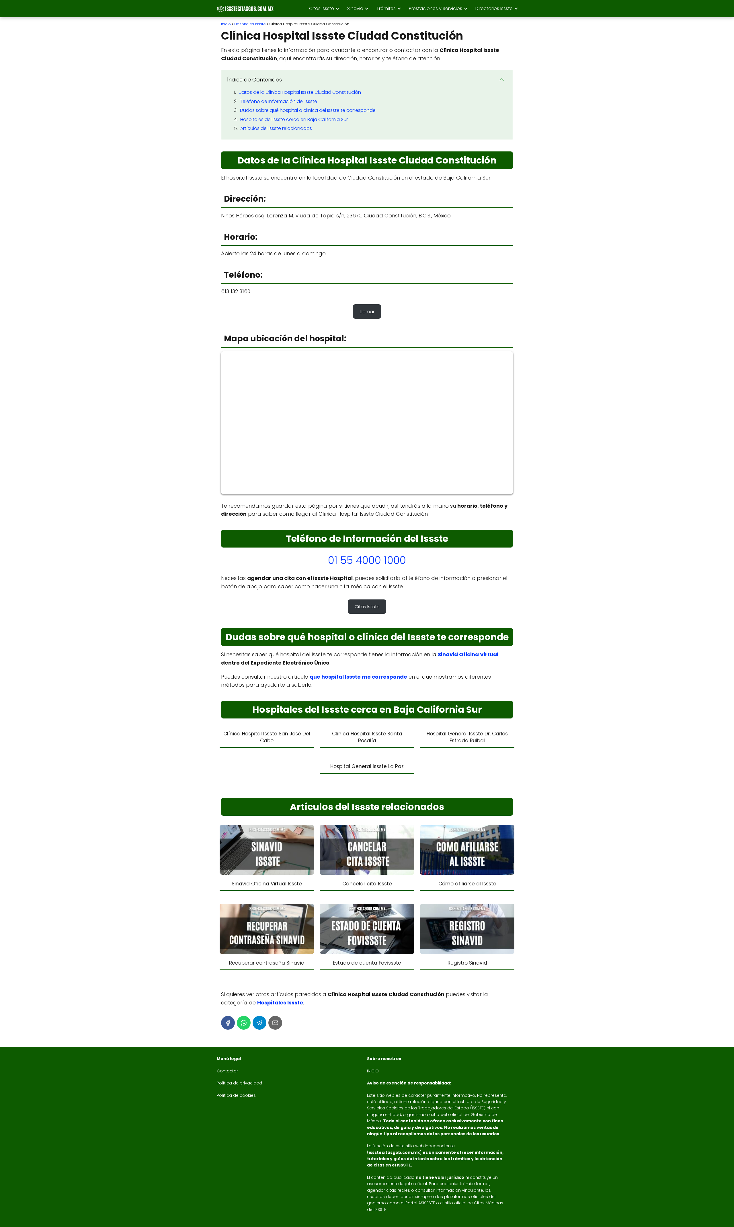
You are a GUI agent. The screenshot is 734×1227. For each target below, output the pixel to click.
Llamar (367, 311)
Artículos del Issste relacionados (276, 128)
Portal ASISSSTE (420, 1203)
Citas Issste (321, 8)
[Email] (275, 1023)
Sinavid (355, 8)
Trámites (386, 8)
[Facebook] (228, 1023)
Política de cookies (236, 1095)
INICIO (373, 1071)
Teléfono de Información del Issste (278, 101)
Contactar (227, 1071)
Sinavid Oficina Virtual (468, 654)
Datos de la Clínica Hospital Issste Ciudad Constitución (300, 92)
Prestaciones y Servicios (435, 8)
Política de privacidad (239, 1083)
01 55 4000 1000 (367, 560)
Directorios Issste (494, 8)
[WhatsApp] (244, 1023)
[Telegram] (259, 1023)
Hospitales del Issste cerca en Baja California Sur (294, 119)
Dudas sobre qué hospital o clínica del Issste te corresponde (308, 110)
